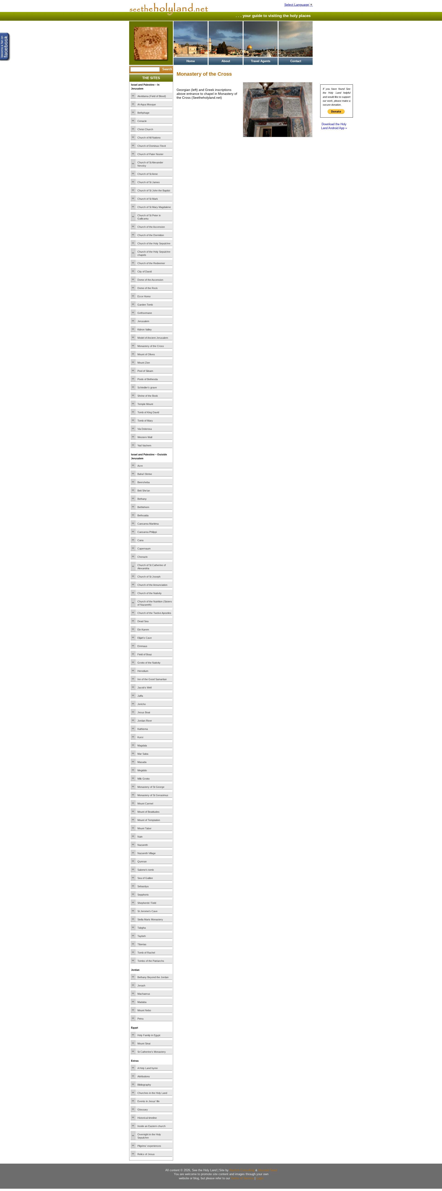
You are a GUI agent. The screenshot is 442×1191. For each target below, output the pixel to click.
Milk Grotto (143, 778)
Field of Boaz (144, 654)
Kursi (140, 737)
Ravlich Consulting (242, 1170)
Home (190, 61)
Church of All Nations (149, 137)
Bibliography (144, 1084)
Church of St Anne (147, 174)
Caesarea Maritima (148, 523)
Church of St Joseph (148, 576)
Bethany (142, 498)
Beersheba (143, 482)
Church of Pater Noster (150, 154)
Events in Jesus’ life (148, 1101)
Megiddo (142, 770)
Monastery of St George (150, 787)
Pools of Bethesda (147, 379)
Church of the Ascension (151, 226)
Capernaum (144, 548)
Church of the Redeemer (151, 263)
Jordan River (144, 720)
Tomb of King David (148, 412)
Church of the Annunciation (152, 585)
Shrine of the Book (147, 395)
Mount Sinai (143, 1043)
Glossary (142, 1109)
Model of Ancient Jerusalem (152, 337)
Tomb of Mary (145, 420)
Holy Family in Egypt (148, 1035)
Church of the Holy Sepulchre (153, 243)
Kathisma (142, 729)
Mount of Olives (146, 354)
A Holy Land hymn (147, 1068)
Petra (140, 1018)
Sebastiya (142, 886)
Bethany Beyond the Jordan (153, 977)
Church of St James (148, 182)
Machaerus (143, 993)
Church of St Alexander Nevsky (150, 164)
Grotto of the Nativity (148, 662)
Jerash (141, 985)
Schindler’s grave (147, 387)
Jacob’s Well (144, 687)
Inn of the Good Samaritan (152, 679)
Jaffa (140, 695)
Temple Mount (145, 404)
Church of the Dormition (150, 235)
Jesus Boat (143, 712)
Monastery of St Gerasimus (152, 795)
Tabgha (141, 927)
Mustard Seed (267, 1170)
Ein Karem (143, 629)
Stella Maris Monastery (150, 919)
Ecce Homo (144, 296)
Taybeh (141, 936)
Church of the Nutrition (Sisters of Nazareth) (154, 603)
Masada (141, 762)
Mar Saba (142, 753)
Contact (295, 61)
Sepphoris (143, 894)
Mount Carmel (145, 803)
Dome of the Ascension (150, 279)
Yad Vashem (144, 445)
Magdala (142, 745)
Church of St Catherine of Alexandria (151, 567)
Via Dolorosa (144, 429)
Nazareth (142, 845)
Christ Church (145, 129)
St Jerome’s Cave (147, 911)
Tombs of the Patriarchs (150, 961)
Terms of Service (242, 1178)
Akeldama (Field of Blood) (151, 96)
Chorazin (142, 556)
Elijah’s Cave (144, 637)
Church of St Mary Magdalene (154, 207)
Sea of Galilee (145, 878)
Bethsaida (142, 515)
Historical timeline (147, 1117)
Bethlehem (143, 507)
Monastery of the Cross (150, 346)
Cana (140, 540)
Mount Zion (143, 362)
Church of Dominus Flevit (151, 146)
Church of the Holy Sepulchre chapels (153, 253)
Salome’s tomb (145, 869)
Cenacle (142, 121)
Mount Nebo (144, 1010)
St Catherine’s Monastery (151, 1051)
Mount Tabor (144, 828)
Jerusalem (143, 321)
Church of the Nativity (149, 593)
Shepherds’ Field (146, 903)
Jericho (141, 704)
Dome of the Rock (147, 288)
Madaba (141, 1002)
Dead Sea (142, 621)
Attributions (143, 1076)
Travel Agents (260, 61)
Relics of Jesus (146, 1154)
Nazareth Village (146, 853)
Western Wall (144, 437)
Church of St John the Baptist (153, 190)
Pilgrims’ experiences (149, 1146)
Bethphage (143, 112)
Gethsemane (144, 313)
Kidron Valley (144, 329)
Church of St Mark (147, 198)
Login (259, 1178)
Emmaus (142, 646)
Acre (140, 465)
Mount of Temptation (148, 820)
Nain (139, 836)
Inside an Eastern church (151, 1126)
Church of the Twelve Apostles (154, 613)
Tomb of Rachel (146, 952)
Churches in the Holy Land (152, 1093)
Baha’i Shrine (144, 474)
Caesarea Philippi (147, 532)
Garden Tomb (145, 304)
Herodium (142, 671)
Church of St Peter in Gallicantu (149, 217)
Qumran (142, 861)
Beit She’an (143, 490)
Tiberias (141, 944)
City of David (144, 271)
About (225, 61)
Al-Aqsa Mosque (146, 104)
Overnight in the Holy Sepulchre (149, 1136)
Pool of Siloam (145, 371)
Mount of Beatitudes (148, 811)
